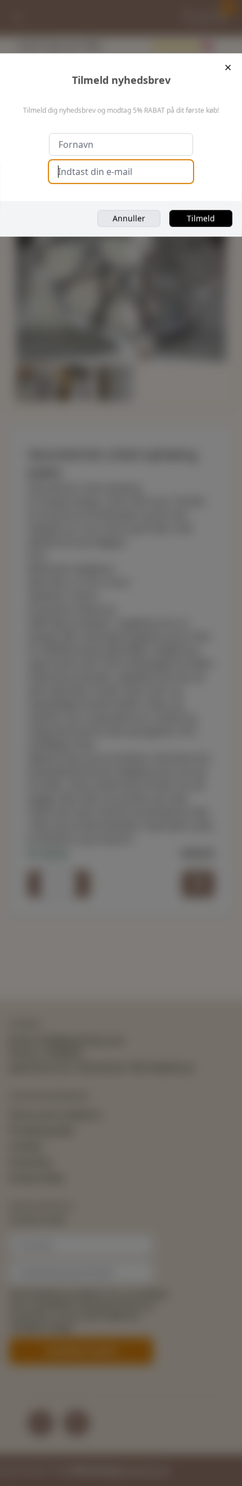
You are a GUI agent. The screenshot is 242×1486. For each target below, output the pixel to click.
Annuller (129, 218)
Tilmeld (201, 218)
